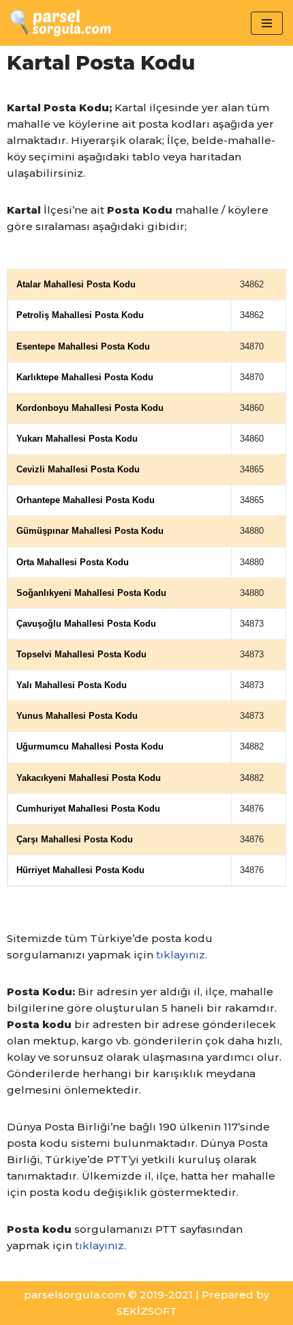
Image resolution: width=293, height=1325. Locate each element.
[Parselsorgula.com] (78, 23)
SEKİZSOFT (147, 1311)
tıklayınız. (181, 954)
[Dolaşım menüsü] (267, 23)
